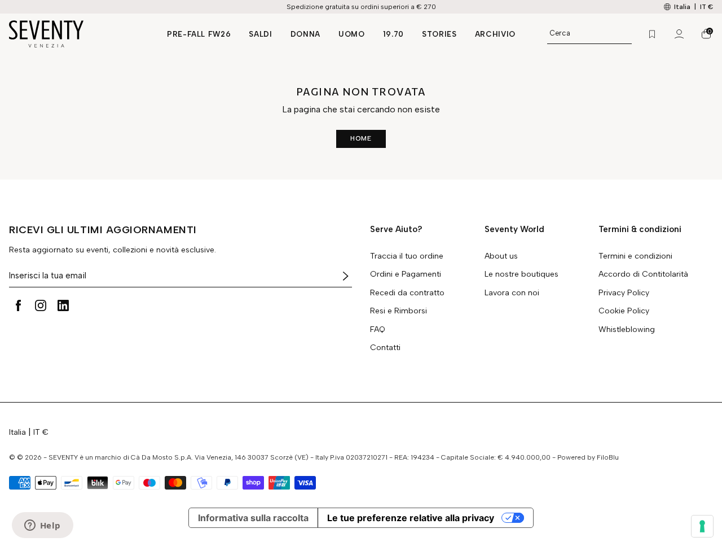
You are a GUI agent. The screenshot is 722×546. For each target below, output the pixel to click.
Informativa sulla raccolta (253, 517)
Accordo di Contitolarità (643, 274)
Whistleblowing (626, 329)
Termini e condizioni (635, 256)
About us (501, 256)
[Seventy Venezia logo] (76, 33)
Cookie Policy (623, 311)
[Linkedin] (63, 305)
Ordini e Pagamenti (405, 274)
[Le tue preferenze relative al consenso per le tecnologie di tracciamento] (702, 526)
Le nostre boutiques (521, 274)
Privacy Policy (623, 293)
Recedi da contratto (407, 293)
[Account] (679, 34)
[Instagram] (41, 305)
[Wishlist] (652, 34)
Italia (17, 432)
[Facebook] (18, 305)
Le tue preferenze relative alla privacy (410, 517)
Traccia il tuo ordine (406, 256)
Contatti (385, 347)
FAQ (377, 329)
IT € (706, 7)
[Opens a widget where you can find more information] (42, 526)
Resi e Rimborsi (398, 311)
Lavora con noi (512, 293)
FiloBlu (608, 457)
